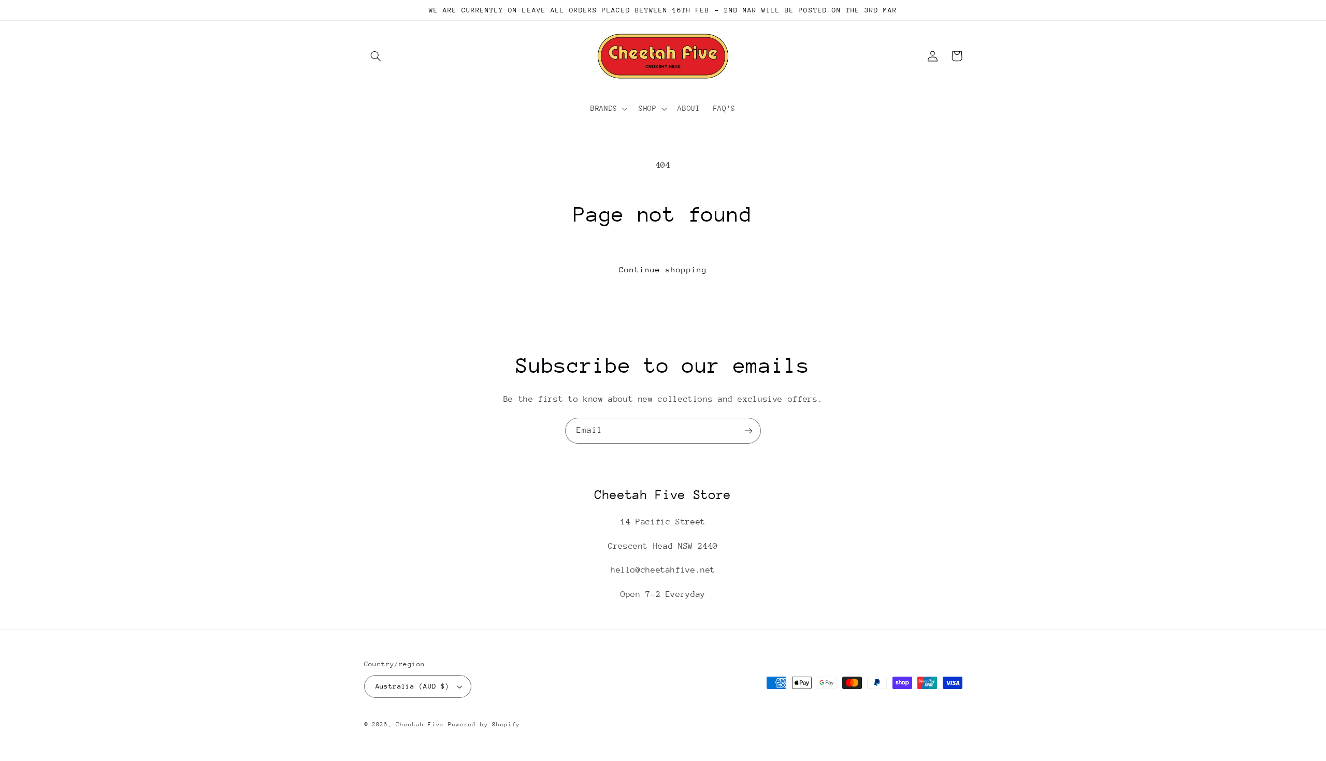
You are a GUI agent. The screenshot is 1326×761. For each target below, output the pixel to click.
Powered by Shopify (484, 724)
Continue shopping (663, 269)
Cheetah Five (420, 724)
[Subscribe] (748, 430)
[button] (376, 56)
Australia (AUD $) (413, 686)
